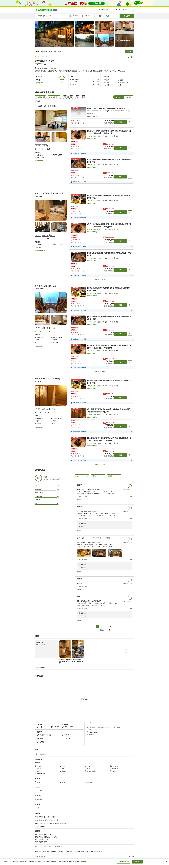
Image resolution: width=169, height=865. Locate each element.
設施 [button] (59, 51)
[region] (84, 862)
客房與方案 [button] (44, 51)
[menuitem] (105, 9)
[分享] (132, 56)
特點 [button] (55, 51)
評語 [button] (50, 51)
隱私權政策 (83, 861)
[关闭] (166, 862)
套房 (71, 97)
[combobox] (52, 16)
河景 (77, 97)
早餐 (65, 97)
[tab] (118, 97)
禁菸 (83, 97)
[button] (43, 9)
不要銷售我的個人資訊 (123, 861)
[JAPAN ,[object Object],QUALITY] (40, 64)
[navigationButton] (93, 626)
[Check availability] (130, 122)
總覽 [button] (37, 51)
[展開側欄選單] (132, 9)
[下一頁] (126, 651)
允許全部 (137, 861)
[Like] (128, 57)
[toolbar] (82, 16)
